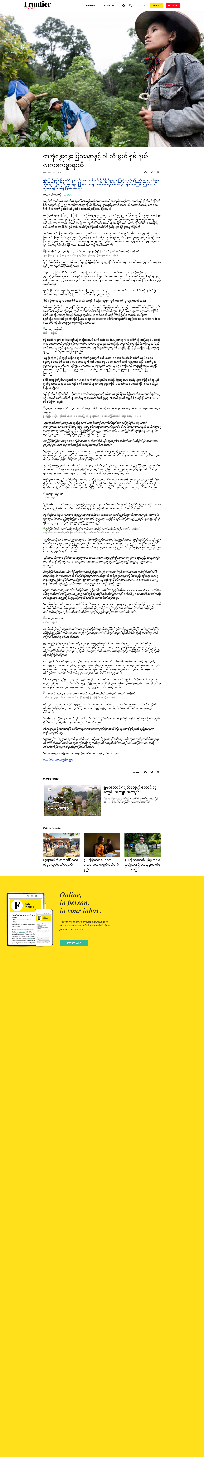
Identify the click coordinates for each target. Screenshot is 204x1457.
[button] (145, 172)
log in (141, 5)
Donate (172, 5)
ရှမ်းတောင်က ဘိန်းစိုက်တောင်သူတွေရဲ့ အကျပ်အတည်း (130, 789)
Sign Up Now (74, 943)
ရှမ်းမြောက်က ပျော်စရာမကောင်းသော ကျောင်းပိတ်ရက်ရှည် (101, 864)
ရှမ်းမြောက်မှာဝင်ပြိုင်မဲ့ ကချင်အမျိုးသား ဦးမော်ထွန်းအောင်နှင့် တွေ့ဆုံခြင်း (142, 864)
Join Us (157, 5)
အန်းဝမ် (68, 194)
